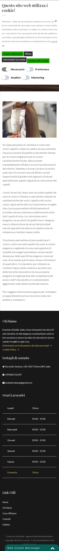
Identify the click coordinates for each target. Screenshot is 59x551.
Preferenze (42, 69)
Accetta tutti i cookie (38, 60)
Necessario (18, 69)
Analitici (16, 77)
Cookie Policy (10, 349)
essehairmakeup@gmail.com (18, 382)
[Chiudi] (55, 21)
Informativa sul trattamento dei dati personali (26, 345)
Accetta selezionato (12, 53)
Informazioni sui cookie (14, 59)
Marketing (37, 77)
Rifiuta (28, 53)
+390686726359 (13, 374)
